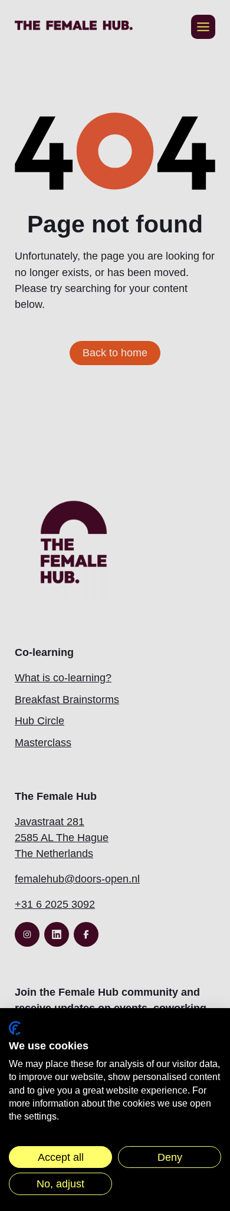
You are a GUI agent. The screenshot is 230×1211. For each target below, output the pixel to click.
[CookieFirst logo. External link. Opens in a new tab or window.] (15, 1028)
